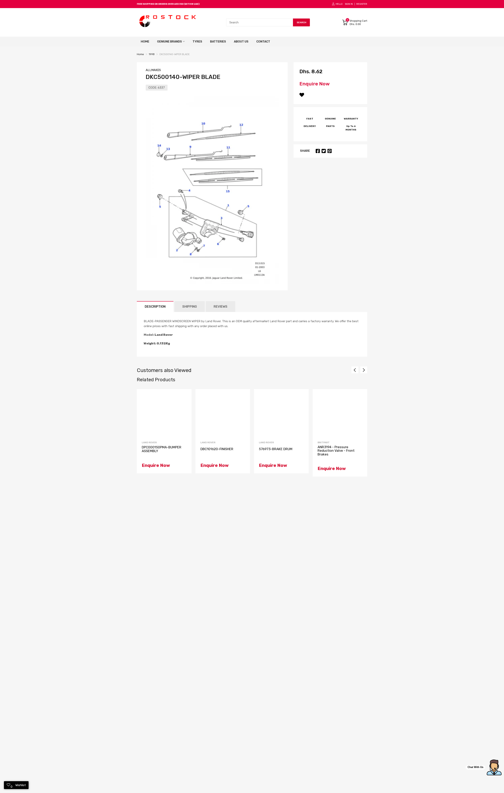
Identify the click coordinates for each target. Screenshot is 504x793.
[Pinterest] (329, 151)
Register (361, 4)
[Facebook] (317, 151)
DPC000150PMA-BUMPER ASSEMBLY (161, 449)
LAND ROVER (149, 442)
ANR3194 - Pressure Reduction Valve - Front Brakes (336, 450)
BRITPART (324, 442)
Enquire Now (314, 84)
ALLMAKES (153, 70)
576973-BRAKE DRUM (275, 449)
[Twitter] (323, 151)
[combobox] (259, 22)
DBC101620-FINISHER (216, 449)
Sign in (349, 4)
